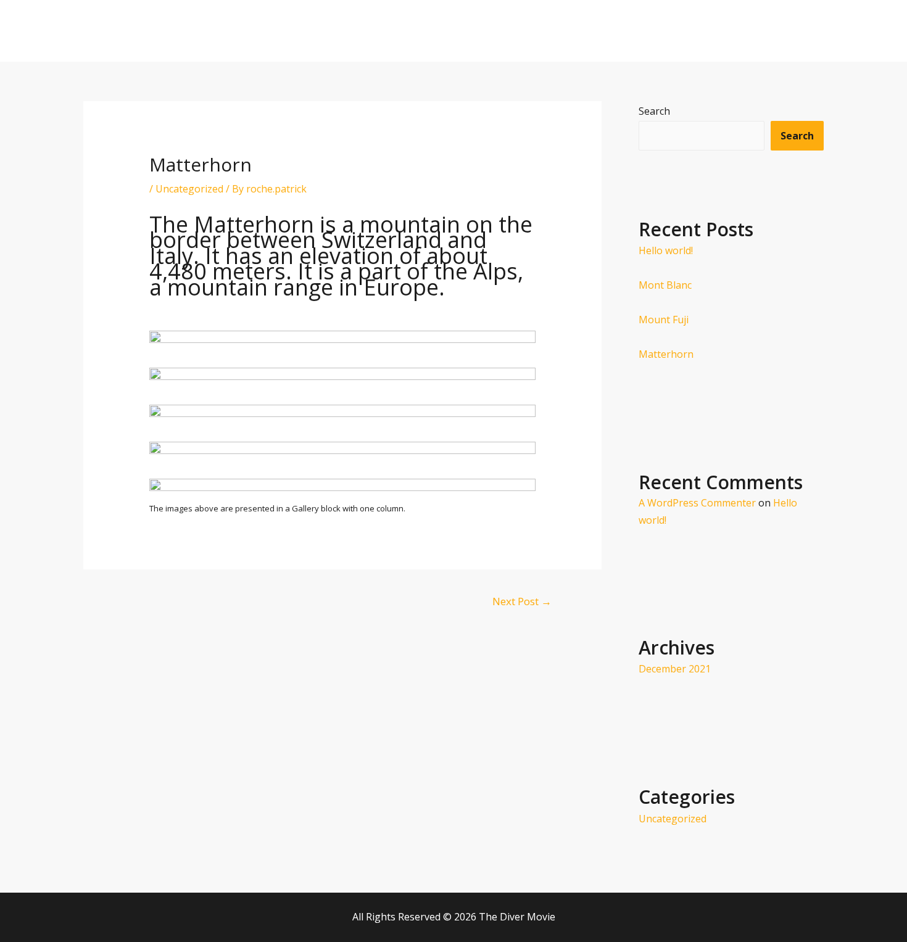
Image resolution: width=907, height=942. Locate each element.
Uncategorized (189, 189)
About (608, 31)
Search (654, 111)
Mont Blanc (665, 285)
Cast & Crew (672, 31)
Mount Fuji (664, 319)
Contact (794, 31)
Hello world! (666, 250)
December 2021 (675, 669)
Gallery (738, 31)
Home (559, 31)
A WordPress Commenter (697, 503)
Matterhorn (666, 354)
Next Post (522, 601)
